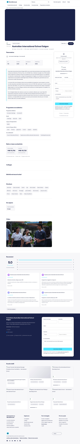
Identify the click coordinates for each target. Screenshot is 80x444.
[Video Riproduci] (29, 234)
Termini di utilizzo (23, 438)
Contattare (71, 43)
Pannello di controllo (63, 424)
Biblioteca (9, 190)
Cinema (23, 187)
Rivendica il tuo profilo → (64, 61)
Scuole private (35, 5)
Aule (27, 187)
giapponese (18, 129)
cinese (8, 129)
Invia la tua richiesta (63, 103)
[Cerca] (48, 2)
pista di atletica (28, 190)
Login (42, 425)
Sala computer (32, 187)
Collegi (20, 5)
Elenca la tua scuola (63, 418)
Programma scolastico (45, 5)
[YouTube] (15, 440)
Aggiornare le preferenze (46, 420)
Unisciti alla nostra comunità (13, 427)
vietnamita (35, 129)
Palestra (46, 187)
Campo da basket (16, 187)
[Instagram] (9, 440)
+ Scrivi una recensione (11, 309)
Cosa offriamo (10, 423)
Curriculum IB (19, 113)
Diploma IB (15, 118)
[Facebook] (7, 440)
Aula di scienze (35, 190)
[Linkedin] (12, 440)
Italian (55, 433)
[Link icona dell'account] (72, 2)
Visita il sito (63, 43)
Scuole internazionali (12, 5)
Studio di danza (40, 187)
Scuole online (27, 5)
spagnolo (29, 129)
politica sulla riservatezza (13, 438)
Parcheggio (21, 190)
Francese (13, 129)
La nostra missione (11, 420)
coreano (24, 129)
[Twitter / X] (17, 440)
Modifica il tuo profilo (63, 420)
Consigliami (26, 418)
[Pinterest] (20, 440)
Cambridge (9, 118)
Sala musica (15, 190)
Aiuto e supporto (62, 422)
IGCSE (20, 118)
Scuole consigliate (45, 418)
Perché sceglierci (10, 425)
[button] (40, 25)
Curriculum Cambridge (11, 113)
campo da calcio (43, 190)
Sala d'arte (9, 187)
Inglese (8, 124)
